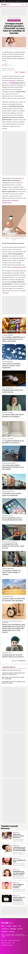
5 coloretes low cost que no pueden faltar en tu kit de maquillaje (19, 849)
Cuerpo (14, 926)
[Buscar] (23, 4)
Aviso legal (4, 940)
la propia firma (18, 178)
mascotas (8, 935)
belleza (12, 934)
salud (12, 935)
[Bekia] (3, 1)
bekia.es (3, 934)
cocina (17, 934)
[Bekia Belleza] (5, 4)
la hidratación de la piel (19, 267)
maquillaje (12, 80)
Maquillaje (17, 17)
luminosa (5, 293)
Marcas (3, 926)
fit (26, 935)
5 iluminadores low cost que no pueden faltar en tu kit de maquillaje (19, 873)
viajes (3, 936)
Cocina (22, 1)
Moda (13, 1)
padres (21, 934)
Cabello (9, 926)
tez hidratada (14, 83)
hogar (23, 935)
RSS (13, 942)
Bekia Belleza (11, 17)
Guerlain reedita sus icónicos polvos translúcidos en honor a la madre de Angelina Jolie (19, 899)
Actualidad (9, 1)
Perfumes (12, 931)
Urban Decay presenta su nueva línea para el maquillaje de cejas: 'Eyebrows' (18, 836)
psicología (18, 935)
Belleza (18, 1)
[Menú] (26, 4)
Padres (26, 1)
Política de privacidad (13, 940)
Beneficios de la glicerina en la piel (11, 670)
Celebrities (4, 931)
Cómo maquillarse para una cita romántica (18, 886)
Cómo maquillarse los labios (19, 860)
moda (8, 934)
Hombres (20, 929)
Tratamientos (5, 929)
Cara (19, 926)
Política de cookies (6, 942)
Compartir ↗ (22, 72)
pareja (3, 935)
